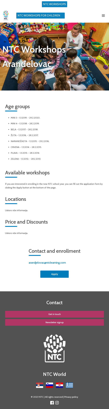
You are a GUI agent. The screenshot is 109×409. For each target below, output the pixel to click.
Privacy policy (71, 397)
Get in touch (54, 314)
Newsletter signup (55, 322)
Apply (54, 274)
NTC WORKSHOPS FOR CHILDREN (39, 15)
